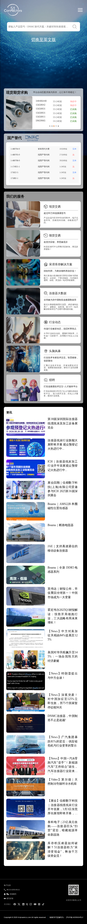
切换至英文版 (43, 39)
